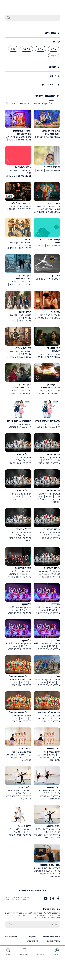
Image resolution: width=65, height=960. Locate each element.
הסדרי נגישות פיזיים (51, 937)
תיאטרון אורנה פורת (21, 103)
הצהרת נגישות (53, 941)
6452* (11, 7)
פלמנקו (5, 103)
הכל (51, 103)
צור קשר (32, 937)
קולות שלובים (40, 103)
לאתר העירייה (11, 937)
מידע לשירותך (32, 941)
